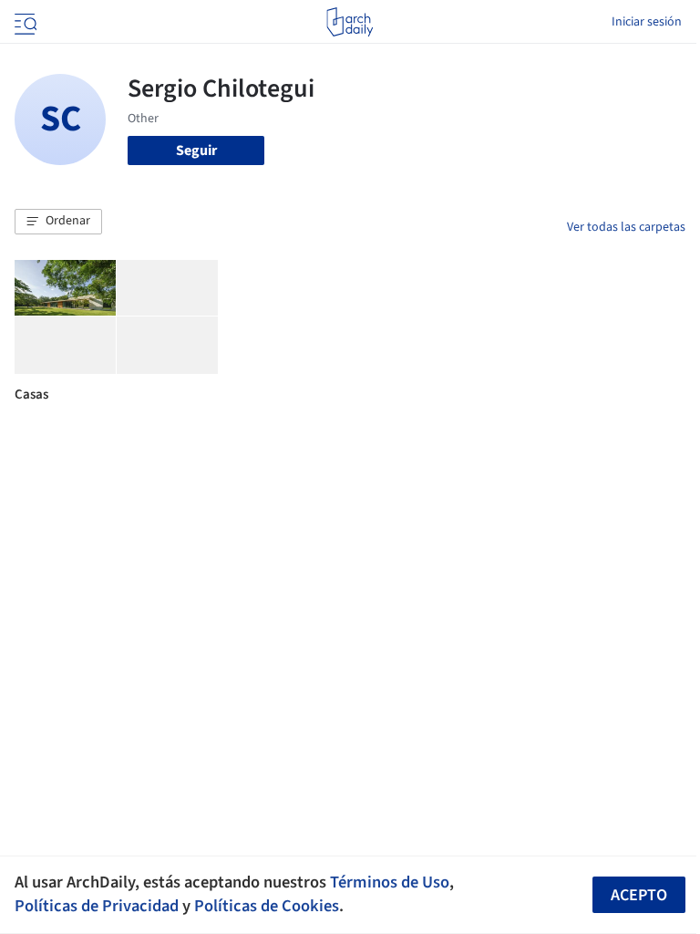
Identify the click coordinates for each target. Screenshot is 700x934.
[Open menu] (23, 22)
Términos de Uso (389, 882)
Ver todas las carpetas (626, 227)
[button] (58, 221)
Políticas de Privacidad (97, 906)
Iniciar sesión (647, 22)
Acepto (639, 895)
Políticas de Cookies (266, 906)
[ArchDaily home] (349, 21)
